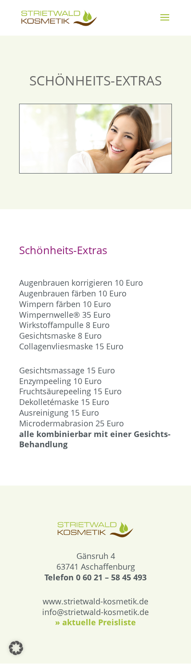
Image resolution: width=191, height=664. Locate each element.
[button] (16, 648)
